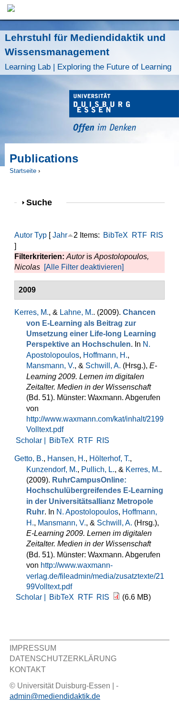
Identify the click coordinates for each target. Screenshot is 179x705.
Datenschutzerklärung (63, 659)
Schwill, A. (103, 366)
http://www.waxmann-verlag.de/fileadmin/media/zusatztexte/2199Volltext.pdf (95, 576)
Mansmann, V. (50, 366)
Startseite (23, 170)
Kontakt (28, 669)
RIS (156, 235)
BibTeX (115, 235)
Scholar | (32, 440)
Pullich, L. (98, 469)
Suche (43, 202)
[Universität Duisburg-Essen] (124, 112)
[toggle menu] (167, 9)
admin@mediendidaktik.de (55, 696)
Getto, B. (28, 458)
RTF (139, 235)
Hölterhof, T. (109, 458)
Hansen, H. (66, 458)
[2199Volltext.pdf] (116, 597)
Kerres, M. (31, 312)
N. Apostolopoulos (87, 512)
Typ (40, 235)
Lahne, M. (76, 312)
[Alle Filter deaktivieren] (84, 267)
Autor (23, 235)
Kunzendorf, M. (51, 469)
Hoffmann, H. (105, 355)
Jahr (60, 235)
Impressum (33, 648)
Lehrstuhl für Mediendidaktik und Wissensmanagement (88, 51)
